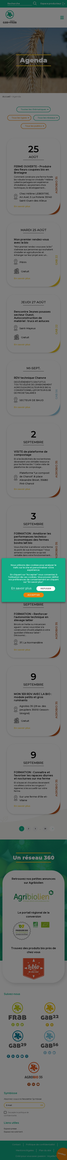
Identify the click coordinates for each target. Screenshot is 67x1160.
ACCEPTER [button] (33, 595)
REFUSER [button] (45, 588)
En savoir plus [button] (21, 588)
